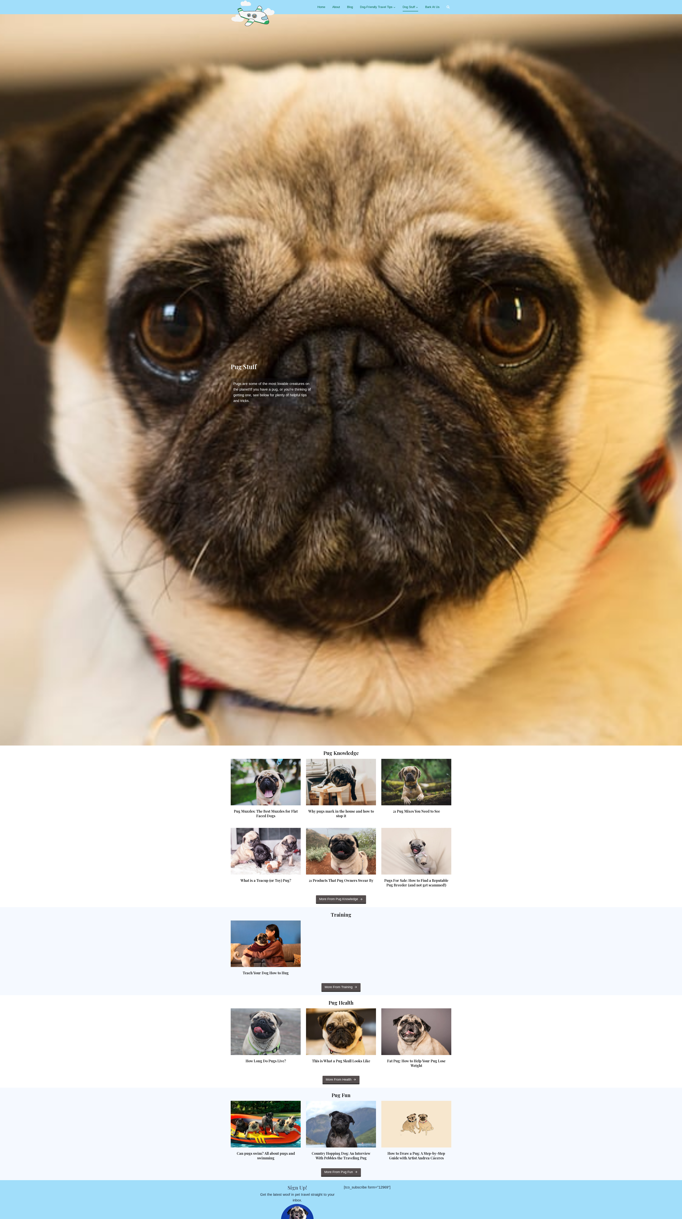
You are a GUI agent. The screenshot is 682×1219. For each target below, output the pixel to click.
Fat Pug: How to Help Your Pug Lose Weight (416, 1063)
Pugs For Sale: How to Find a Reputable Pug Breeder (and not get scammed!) (416, 882)
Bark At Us (432, 7)
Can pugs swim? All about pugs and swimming (266, 1155)
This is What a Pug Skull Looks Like (341, 1061)
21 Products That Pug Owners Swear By (341, 880)
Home (321, 7)
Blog (350, 7)
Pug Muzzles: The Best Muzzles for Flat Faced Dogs (266, 813)
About (336, 7)
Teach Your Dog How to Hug (266, 973)
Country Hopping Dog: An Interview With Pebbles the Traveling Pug (341, 1155)
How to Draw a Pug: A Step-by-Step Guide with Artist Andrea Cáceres (416, 1155)
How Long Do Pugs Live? (266, 1061)
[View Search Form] (448, 7)
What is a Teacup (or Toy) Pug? (265, 880)
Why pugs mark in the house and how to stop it (341, 813)
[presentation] (266, 782)
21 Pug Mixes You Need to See (416, 811)
